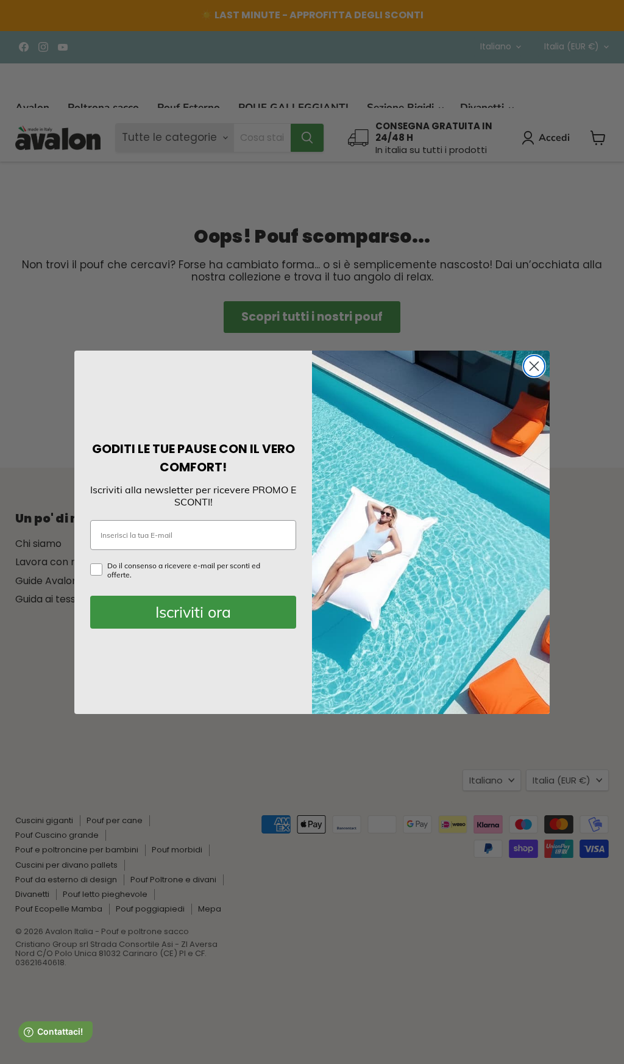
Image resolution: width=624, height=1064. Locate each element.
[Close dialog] (534, 366)
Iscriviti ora (193, 611)
